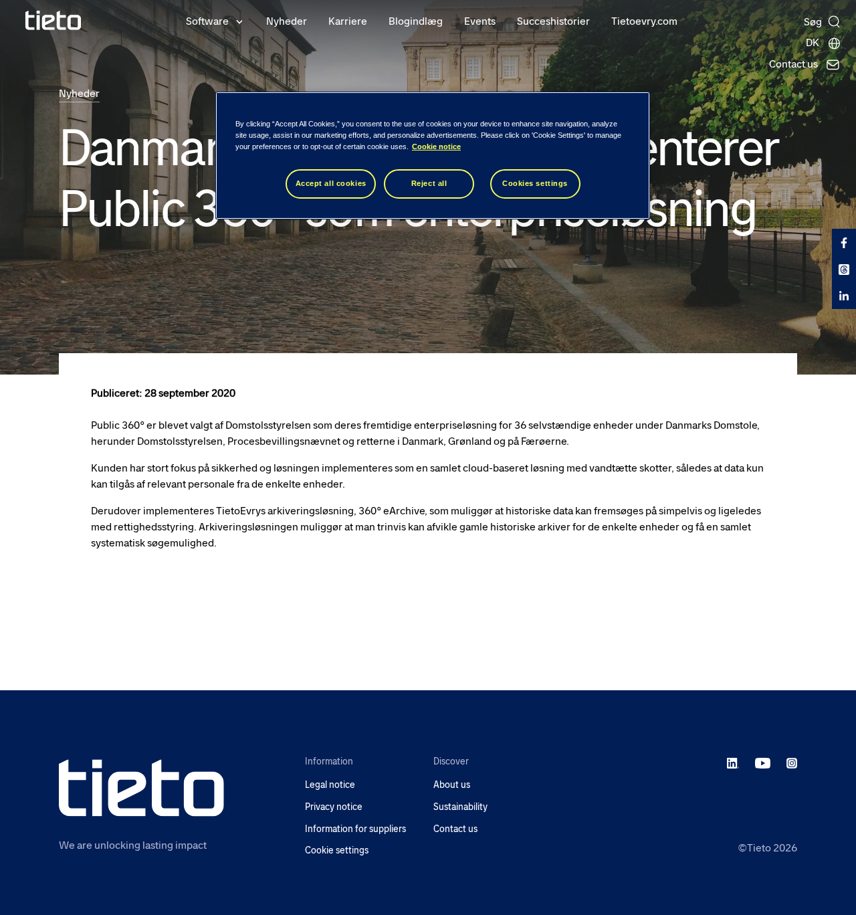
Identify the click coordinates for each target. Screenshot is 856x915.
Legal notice (330, 785)
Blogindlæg (416, 21)
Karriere (347, 21)
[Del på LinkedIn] (844, 296)
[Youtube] (762, 762)
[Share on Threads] (844, 269)
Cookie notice (436, 146)
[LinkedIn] (733, 762)
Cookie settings (336, 850)
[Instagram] (791, 762)
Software (207, 21)
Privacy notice (333, 807)
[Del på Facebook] (844, 242)
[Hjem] (53, 20)
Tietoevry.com (644, 21)
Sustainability (460, 807)
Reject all (429, 183)
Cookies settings (535, 183)
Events (480, 21)
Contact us (455, 829)
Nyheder (286, 21)
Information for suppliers (355, 829)
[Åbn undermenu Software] (239, 21)
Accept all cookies (331, 183)
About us (451, 785)
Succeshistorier (553, 21)
